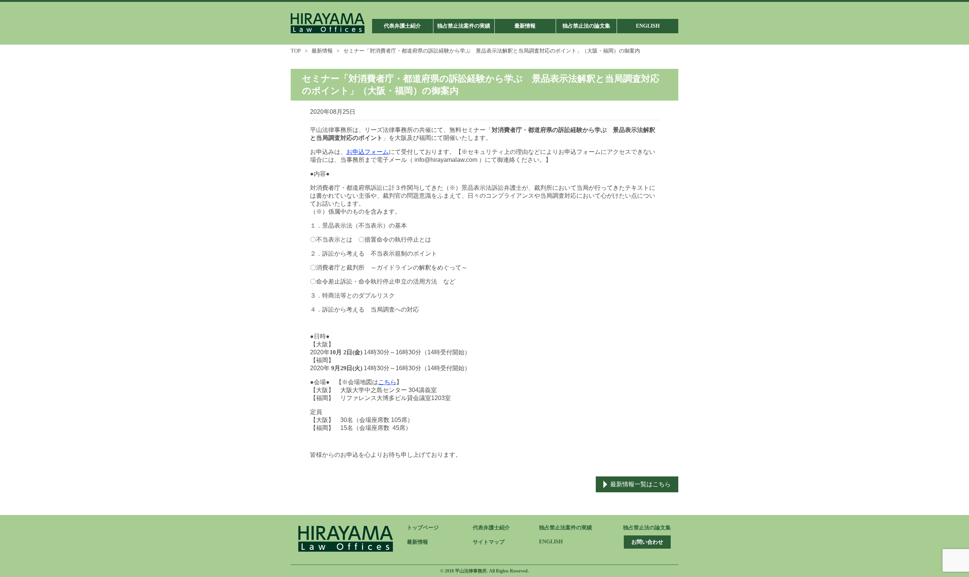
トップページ (423, 527)
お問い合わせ (647, 542)
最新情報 (322, 51)
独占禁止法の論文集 (647, 527)
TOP (296, 51)
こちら (387, 382)
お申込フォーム (367, 152)
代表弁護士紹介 (491, 527)
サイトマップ (489, 542)
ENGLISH (551, 541)
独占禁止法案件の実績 (565, 527)
